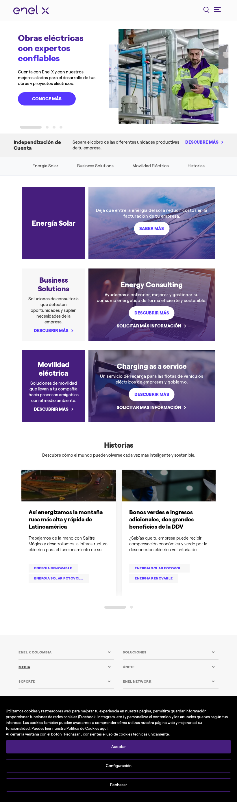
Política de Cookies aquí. (87, 728)
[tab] (64, 652)
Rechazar (118, 784)
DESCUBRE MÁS (202, 142)
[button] (31, 127)
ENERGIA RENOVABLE (53, 568)
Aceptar (118, 746)
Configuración (119, 765)
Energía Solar (45, 165)
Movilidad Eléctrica (150, 165)
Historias (196, 165)
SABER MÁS (151, 228)
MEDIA (24, 667)
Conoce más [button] (47, 98)
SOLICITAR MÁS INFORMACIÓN (149, 326)
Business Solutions (95, 165)
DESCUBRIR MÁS (51, 330)
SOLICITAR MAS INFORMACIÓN (149, 407)
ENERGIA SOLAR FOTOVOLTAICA (162, 568)
